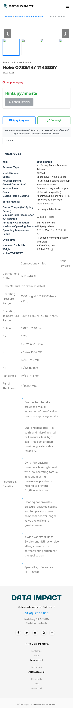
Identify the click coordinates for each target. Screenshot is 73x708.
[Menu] (67, 6)
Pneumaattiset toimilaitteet (29, 16)
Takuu (36, 655)
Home (8, 16)
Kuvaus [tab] (9, 140)
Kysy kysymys (20, 120)
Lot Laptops (36, 667)
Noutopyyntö (36, 688)
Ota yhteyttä (36, 679)
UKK (36, 683)
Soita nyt (55, 120)
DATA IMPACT (37, 598)
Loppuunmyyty (21, 102)
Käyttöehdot (36, 651)
